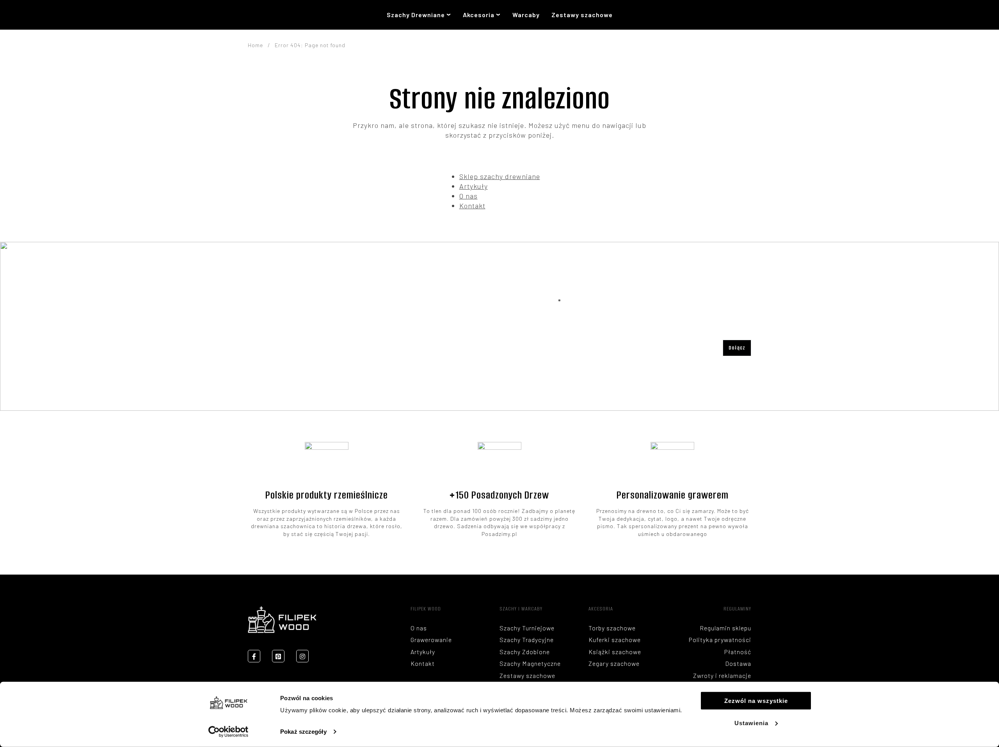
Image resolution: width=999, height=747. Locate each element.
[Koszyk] (746, 15)
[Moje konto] (723, 15)
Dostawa (738, 663)
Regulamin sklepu (725, 628)
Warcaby (526, 14)
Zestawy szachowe (582, 14)
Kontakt (472, 205)
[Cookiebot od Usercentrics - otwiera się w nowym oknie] (228, 732)
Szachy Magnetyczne (530, 663)
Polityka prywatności (720, 639)
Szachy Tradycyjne (527, 639)
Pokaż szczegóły (303, 731)
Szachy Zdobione (525, 651)
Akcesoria (478, 14)
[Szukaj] (705, 15)
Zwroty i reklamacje (722, 675)
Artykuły (473, 186)
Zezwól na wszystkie (756, 700)
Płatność (737, 651)
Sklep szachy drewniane (499, 176)
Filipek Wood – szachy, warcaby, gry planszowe (271, 14)
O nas (468, 196)
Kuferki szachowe (614, 639)
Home (255, 45)
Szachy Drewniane (416, 14)
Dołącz (737, 347)
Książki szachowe (614, 651)
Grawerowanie (431, 639)
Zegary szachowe (614, 663)
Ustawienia (751, 723)
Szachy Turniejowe (527, 628)
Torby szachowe (612, 628)
